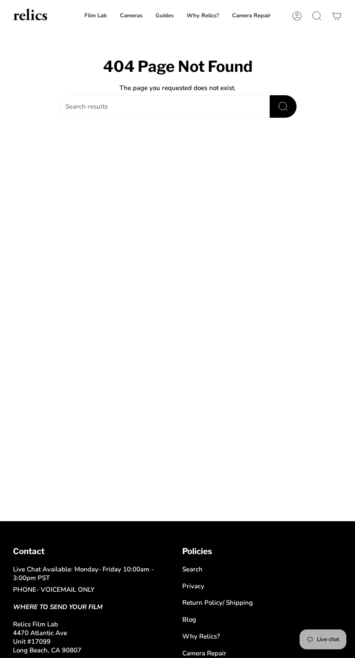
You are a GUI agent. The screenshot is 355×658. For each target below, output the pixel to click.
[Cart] (337, 16)
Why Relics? (201, 636)
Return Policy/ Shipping (217, 602)
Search (192, 569)
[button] (251, 16)
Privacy (193, 586)
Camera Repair (204, 653)
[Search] (283, 106)
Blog (189, 619)
